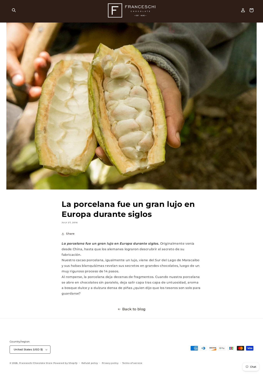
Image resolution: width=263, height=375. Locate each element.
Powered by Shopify (65, 363)
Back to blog (134, 309)
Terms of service (132, 363)
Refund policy (89, 363)
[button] (14, 10)
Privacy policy (110, 363)
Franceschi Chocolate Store (36, 363)
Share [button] (70, 233)
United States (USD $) (28, 349)
